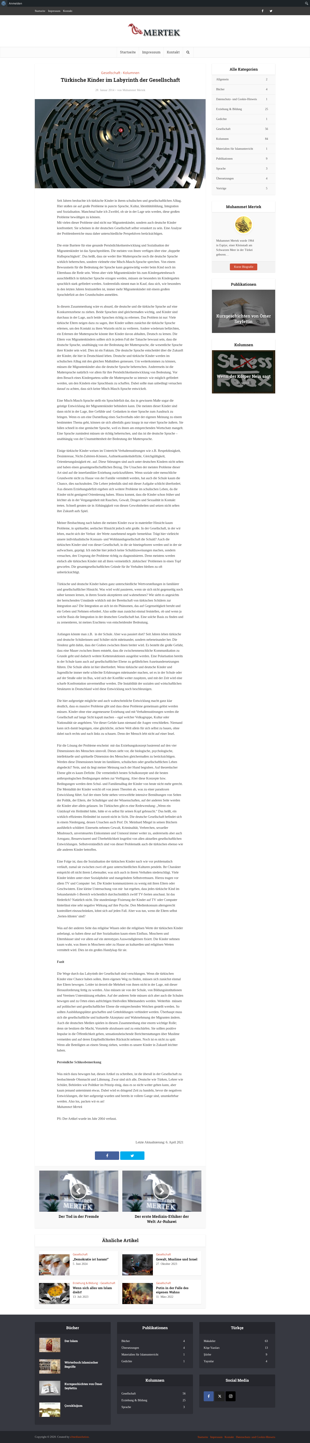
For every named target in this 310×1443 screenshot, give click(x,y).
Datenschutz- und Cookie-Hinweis (255, 1437)
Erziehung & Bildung (85, 1283)
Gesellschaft (110, 72)
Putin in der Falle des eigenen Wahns (172, 1290)
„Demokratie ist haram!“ (91, 1259)
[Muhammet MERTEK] (155, 27)
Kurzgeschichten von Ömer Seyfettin (243, 318)
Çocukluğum (73, 1406)
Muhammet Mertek (134, 90)
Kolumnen (131, 72)
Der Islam (71, 1341)
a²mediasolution (79, 1436)
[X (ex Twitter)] (220, 1396)
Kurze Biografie (243, 266)
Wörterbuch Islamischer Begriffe (81, 1364)
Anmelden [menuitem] (15, 3)
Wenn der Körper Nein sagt (244, 376)
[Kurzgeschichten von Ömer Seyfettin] (243, 313)
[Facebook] (209, 1396)
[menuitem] (3, 3)
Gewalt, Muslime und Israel (176, 1259)
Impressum (54, 10)
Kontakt (67, 10)
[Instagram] (231, 1396)
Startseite (40, 10)
